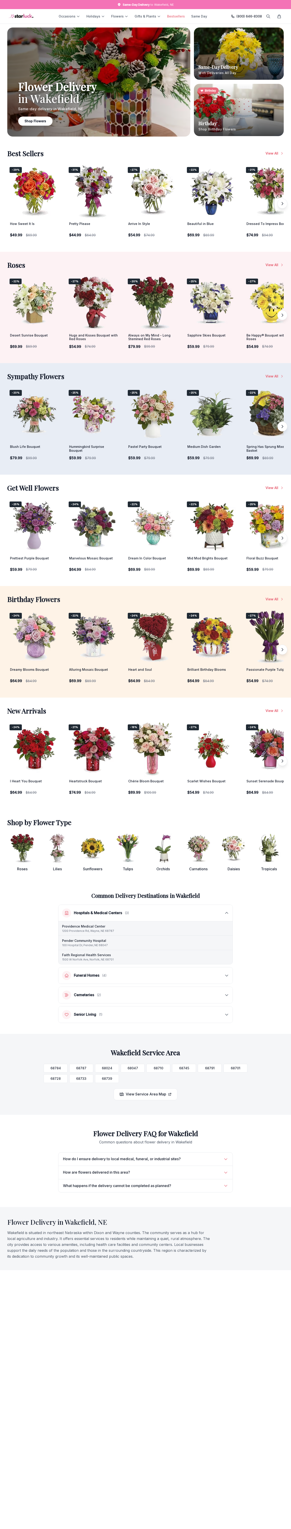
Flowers (117, 16)
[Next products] (282, 204)
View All (272, 153)
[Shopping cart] (279, 16)
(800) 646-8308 (249, 16)
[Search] (268, 16)
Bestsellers (176, 16)
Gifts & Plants (145, 16)
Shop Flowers (35, 121)
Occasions (67, 16)
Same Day (199, 16)
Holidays (93, 16)
